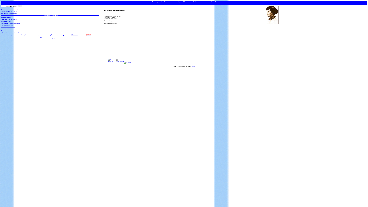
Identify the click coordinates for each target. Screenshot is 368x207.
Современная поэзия (7, 25)
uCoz (193, 66)
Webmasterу (74, 35)
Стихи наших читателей (8, 27)
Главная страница (6, 17)
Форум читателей (6, 29)
